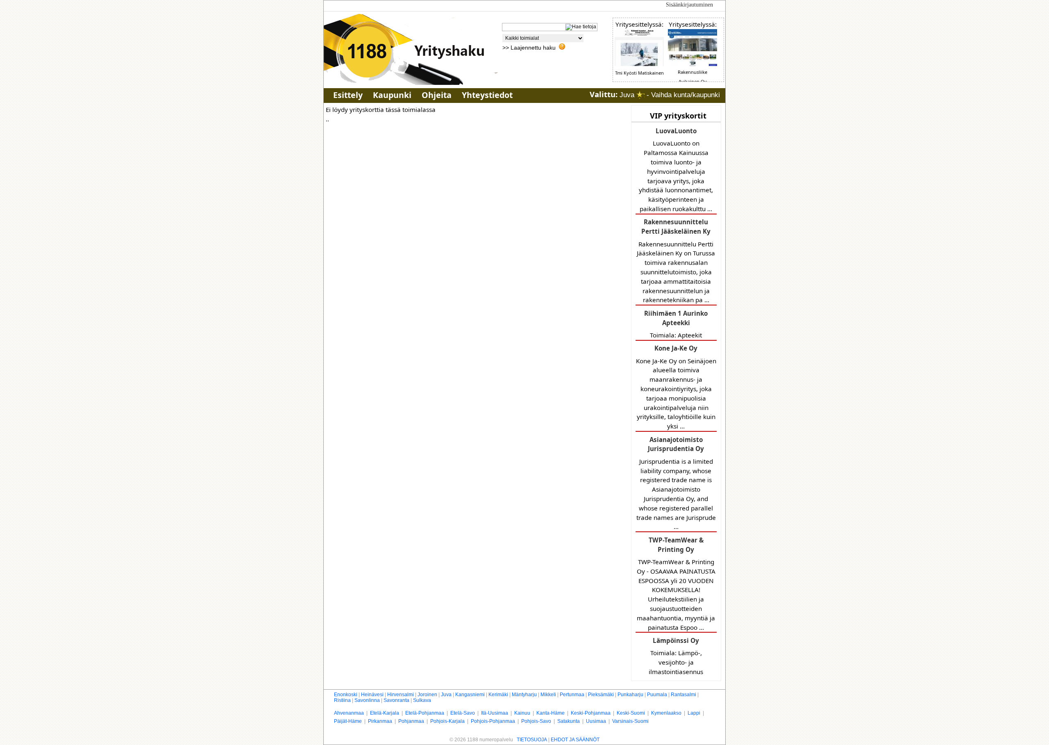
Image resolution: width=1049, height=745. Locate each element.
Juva (446, 694)
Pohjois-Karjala (447, 721)
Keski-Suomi (631, 713)
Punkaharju (630, 694)
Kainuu (522, 713)
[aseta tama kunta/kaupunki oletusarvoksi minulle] (640, 95)
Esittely (348, 94)
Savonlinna (367, 700)
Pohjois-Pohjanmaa (493, 721)
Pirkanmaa (380, 721)
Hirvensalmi (400, 694)
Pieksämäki (601, 694)
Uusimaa (596, 721)
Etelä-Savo (462, 713)
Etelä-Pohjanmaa (424, 713)
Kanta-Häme (550, 713)
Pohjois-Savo (536, 721)
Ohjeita (437, 94)
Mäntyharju (524, 694)
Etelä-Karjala (384, 713)
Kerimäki (498, 694)
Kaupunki (392, 94)
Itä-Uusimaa (494, 713)
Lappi (694, 713)
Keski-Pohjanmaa (591, 713)
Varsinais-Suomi (630, 721)
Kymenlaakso (666, 713)
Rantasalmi (683, 694)
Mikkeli (548, 694)
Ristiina (342, 700)
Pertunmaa (572, 694)
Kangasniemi (470, 694)
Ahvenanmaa (349, 713)
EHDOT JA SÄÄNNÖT (575, 740)
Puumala (657, 694)
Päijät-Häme (348, 721)
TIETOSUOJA (532, 740)
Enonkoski (345, 694)
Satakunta (568, 721)
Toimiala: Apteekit (676, 324)
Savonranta (396, 700)
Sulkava (422, 700)
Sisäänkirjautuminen (689, 5)
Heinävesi (372, 694)
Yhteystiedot (487, 94)
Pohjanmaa (411, 721)
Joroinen (427, 694)
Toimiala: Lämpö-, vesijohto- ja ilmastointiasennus (676, 656)
